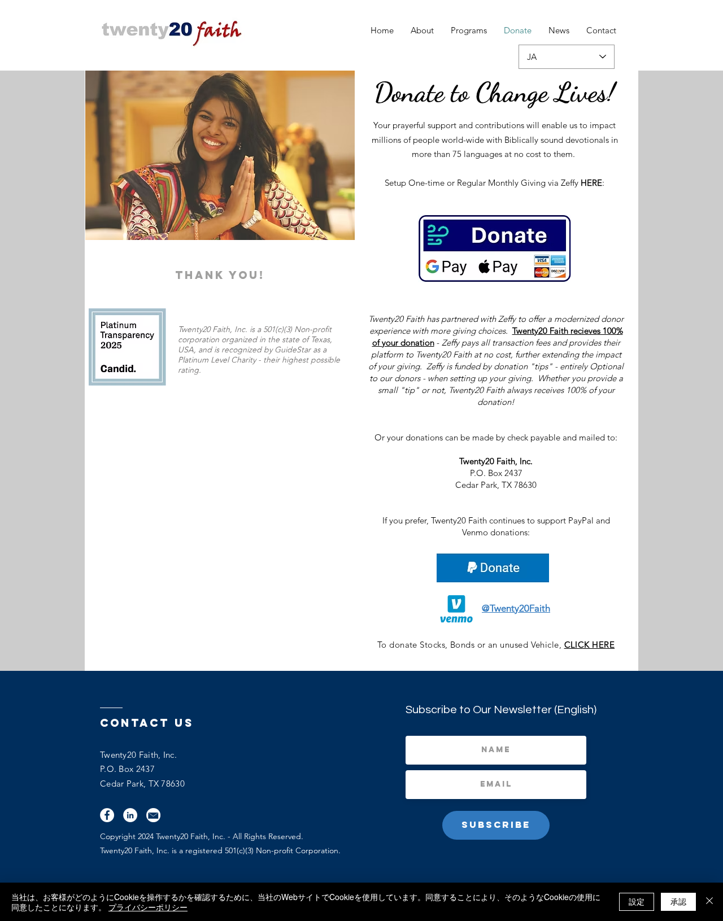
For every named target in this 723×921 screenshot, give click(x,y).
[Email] (153, 815)
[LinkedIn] (130, 815)
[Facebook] (107, 815)
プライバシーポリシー (148, 907)
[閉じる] (709, 902)
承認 (678, 901)
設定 (636, 901)
